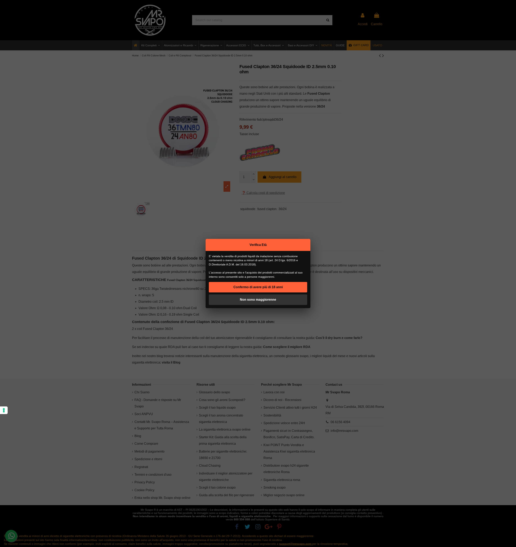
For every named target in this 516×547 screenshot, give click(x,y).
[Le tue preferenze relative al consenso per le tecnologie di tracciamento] (4, 410)
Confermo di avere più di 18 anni (258, 287)
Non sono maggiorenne (258, 299)
